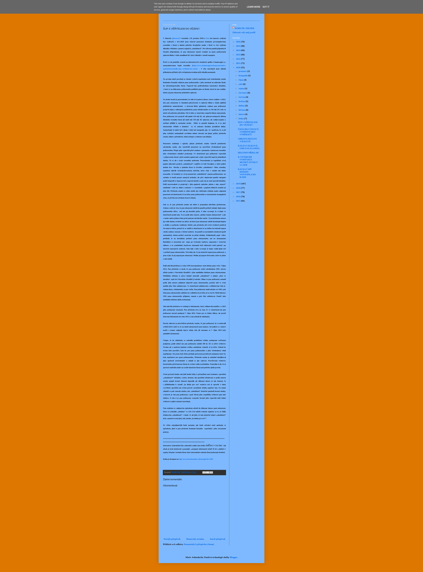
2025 (238, 46)
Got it (266, 7)
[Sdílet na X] (208, 472)
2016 (238, 196)
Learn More (253, 7)
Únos (207, 38)
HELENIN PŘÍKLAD (248, 152)
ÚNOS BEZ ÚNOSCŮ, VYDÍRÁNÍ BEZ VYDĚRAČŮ (248, 132)
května (242, 101)
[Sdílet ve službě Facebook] (210, 472)
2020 (238, 67)
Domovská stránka (195, 539)
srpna (242, 88)
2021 (238, 63)
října (241, 80)
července (243, 92)
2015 (238, 201)
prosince (243, 71)
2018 (238, 188)
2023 (238, 54)
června (242, 97)
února (242, 114)
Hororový (176, 38)
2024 (238, 50)
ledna (241, 118)
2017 (238, 192)
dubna (242, 105)
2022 (238, 59)
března (242, 110)
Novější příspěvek (172, 539)
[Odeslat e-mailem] (203, 472)
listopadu (243, 75)
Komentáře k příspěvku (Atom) (199, 544)
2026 (238, 41)
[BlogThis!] (205, 472)
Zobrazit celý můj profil (243, 32)
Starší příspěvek (217, 539)
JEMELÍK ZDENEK (244, 28)
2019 (238, 183)
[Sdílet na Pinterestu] (212, 472)
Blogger (233, 557)
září (241, 84)
